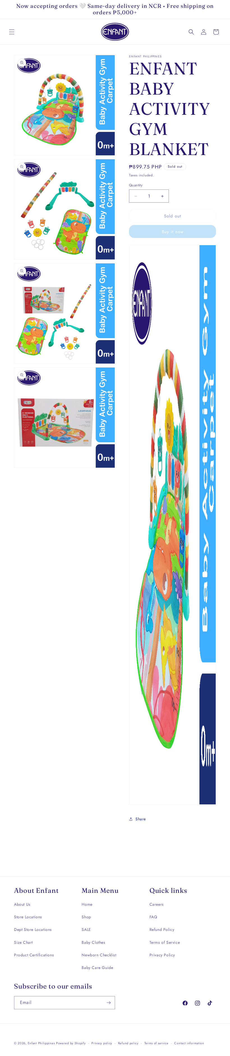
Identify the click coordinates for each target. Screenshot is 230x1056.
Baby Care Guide (97, 967)
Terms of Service (165, 942)
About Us (22, 904)
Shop (86, 917)
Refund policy (128, 1043)
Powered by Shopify (71, 1043)
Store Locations (28, 917)
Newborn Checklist (99, 955)
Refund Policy (162, 929)
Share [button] (140, 819)
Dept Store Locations (33, 929)
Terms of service (156, 1043)
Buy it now (172, 232)
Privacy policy (101, 1043)
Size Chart (23, 942)
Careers (157, 904)
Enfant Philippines (41, 1043)
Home (87, 904)
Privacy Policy (162, 955)
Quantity (135, 185)
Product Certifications (34, 955)
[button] (12, 32)
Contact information (189, 1043)
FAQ (153, 917)
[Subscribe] (108, 1002)
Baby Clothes (93, 942)
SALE (86, 929)
